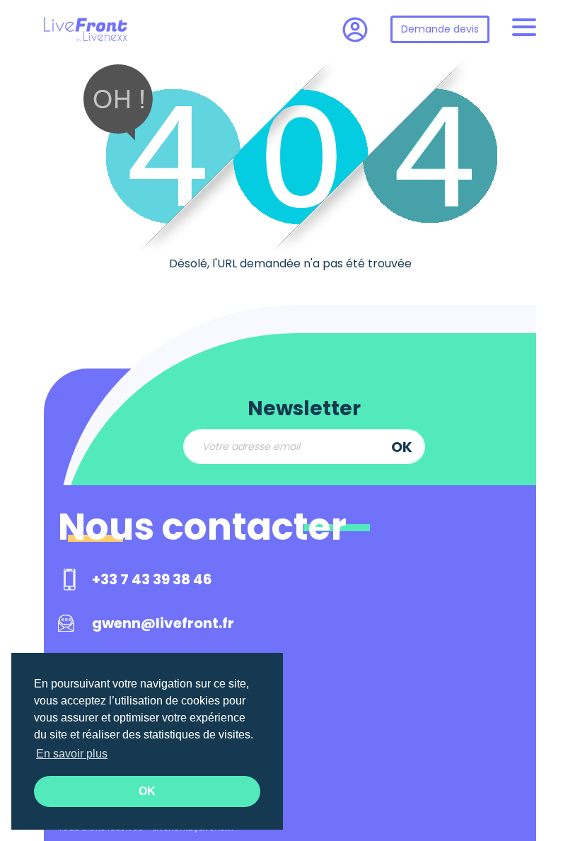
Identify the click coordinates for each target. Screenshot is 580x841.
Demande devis (440, 29)
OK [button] (147, 791)
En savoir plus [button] (72, 754)
